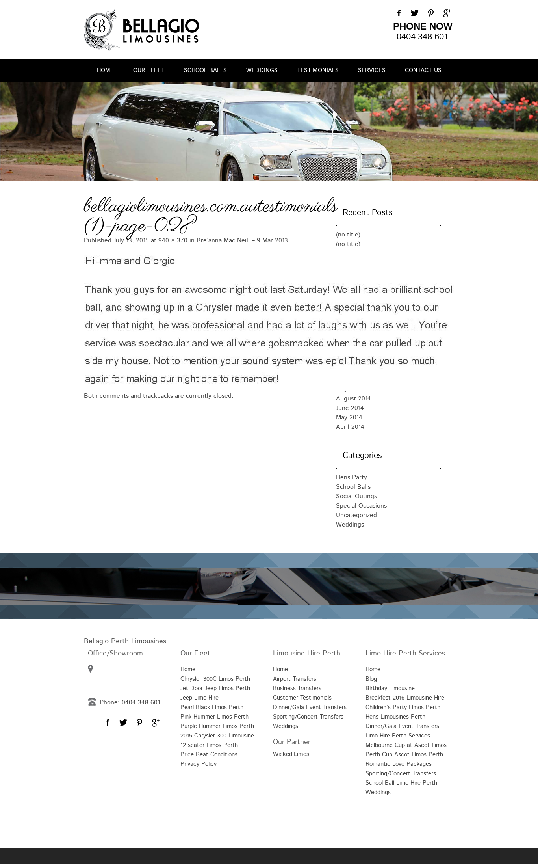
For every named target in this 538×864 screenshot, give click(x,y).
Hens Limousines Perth (395, 717)
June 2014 (350, 408)
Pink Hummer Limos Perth (214, 717)
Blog (371, 679)
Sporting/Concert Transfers (308, 717)
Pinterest (430, 13)
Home (105, 70)
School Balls (205, 70)
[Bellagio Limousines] (141, 30)
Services (372, 70)
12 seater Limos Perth (209, 745)
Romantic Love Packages (398, 764)
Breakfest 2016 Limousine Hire (404, 698)
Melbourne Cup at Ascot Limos (406, 745)
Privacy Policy (198, 764)
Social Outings (356, 496)
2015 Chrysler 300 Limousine (217, 736)
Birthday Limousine (390, 688)
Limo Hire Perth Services (397, 736)
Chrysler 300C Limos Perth (215, 679)
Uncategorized (356, 515)
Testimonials (318, 70)
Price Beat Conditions (208, 754)
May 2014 (349, 417)
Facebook (399, 13)
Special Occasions (361, 505)
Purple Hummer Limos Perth (217, 726)
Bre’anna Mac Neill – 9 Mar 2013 (242, 240)
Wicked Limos (291, 753)
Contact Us (423, 70)
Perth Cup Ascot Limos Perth (404, 754)
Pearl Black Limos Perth (211, 707)
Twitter (415, 13)
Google (446, 13)
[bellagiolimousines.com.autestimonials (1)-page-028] (202, 317)
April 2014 (350, 427)
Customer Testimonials (302, 698)
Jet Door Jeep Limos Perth (215, 688)
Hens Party (351, 477)
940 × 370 (172, 240)
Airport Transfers (294, 679)
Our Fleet (149, 70)
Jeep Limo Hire (199, 698)
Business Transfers (297, 688)
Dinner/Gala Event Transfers (310, 707)
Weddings (262, 70)
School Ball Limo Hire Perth (401, 783)
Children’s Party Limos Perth (402, 707)
